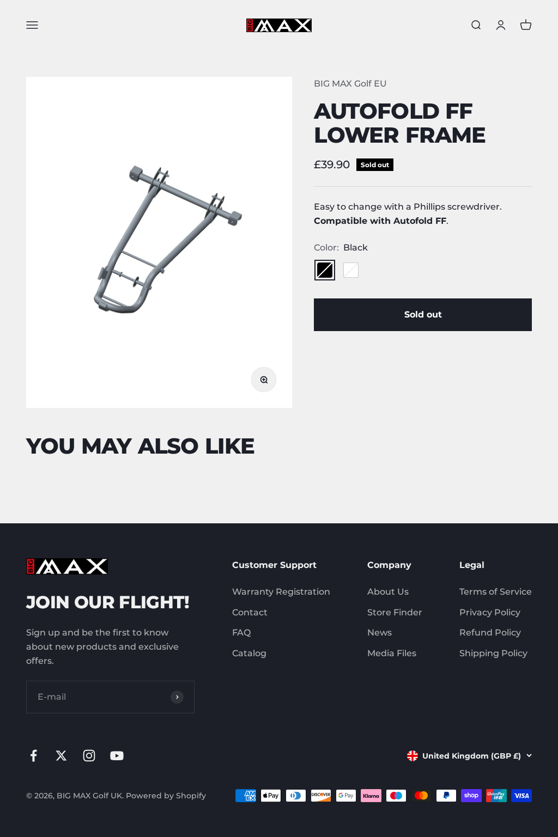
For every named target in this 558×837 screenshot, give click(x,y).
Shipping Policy (493, 653)
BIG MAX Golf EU (350, 83)
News (379, 632)
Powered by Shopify (166, 796)
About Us (388, 591)
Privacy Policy (489, 612)
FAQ (241, 632)
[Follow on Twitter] (61, 755)
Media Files (391, 653)
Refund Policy (490, 632)
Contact (250, 612)
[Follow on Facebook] (33, 755)
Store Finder (394, 612)
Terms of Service (495, 591)
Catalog (249, 653)
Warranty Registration (281, 591)
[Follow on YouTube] (117, 755)
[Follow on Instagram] (89, 755)
